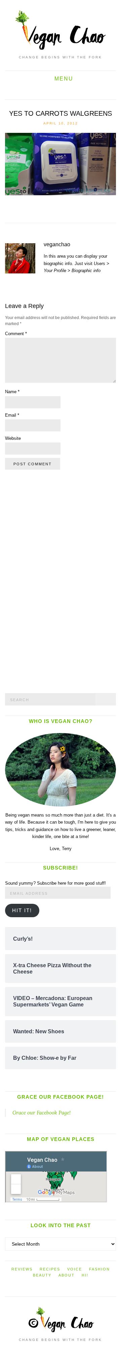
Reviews (22, 1269)
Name (12, 391)
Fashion (99, 1269)
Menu (62, 79)
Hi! (85, 1275)
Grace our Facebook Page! (60, 1097)
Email (12, 415)
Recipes (50, 1269)
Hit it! (22, 910)
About (66, 1275)
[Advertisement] (55, 580)
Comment (16, 333)
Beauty (42, 1275)
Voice (74, 1269)
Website (13, 438)
